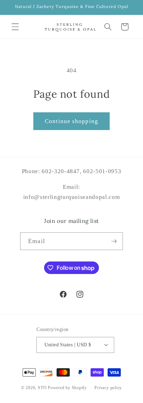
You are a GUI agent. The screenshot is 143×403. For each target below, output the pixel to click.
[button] (15, 26)
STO (42, 388)
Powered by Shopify (67, 388)
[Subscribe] (114, 241)
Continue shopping (71, 121)
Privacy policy (108, 387)
